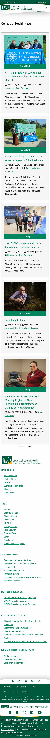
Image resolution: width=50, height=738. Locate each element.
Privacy (24, 691)
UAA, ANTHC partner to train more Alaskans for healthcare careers (23, 245)
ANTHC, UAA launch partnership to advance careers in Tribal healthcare (24, 158)
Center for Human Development (17, 627)
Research (8, 482)
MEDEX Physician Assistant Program (19, 604)
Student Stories (10, 479)
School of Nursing (11, 573)
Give (18, 88)
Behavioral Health (11, 512)
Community (10, 88)
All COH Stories (10, 475)
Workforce (25, 88)
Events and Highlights (13, 485)
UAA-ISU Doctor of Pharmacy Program (20, 597)
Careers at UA (21, 686)
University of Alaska (13, 719)
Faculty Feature (10, 526)
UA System (8, 686)
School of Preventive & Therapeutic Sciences (23, 577)
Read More (33, 66)
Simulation (8, 540)
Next (31, 446)
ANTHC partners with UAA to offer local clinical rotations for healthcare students (24, 76)
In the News (9, 492)
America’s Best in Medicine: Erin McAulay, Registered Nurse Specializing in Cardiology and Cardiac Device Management (22, 402)
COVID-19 (8, 523)
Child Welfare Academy (14, 631)
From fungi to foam (15, 320)
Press (15, 691)
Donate (6, 691)
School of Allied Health (14, 570)
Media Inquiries (10, 656)
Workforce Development (14, 543)
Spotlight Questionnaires (14, 662)
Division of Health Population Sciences (21, 327)
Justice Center (10, 567)
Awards (7, 509)
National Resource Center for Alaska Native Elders (25, 641)
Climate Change (11, 516)
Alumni (7, 489)
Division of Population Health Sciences (20, 563)
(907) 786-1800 (10, 2)
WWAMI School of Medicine (15, 600)
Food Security (10, 529)
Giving (6, 536)
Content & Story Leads (13, 659)
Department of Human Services (17, 560)
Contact (34, 686)
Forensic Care (10, 533)
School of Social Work (13, 580)
